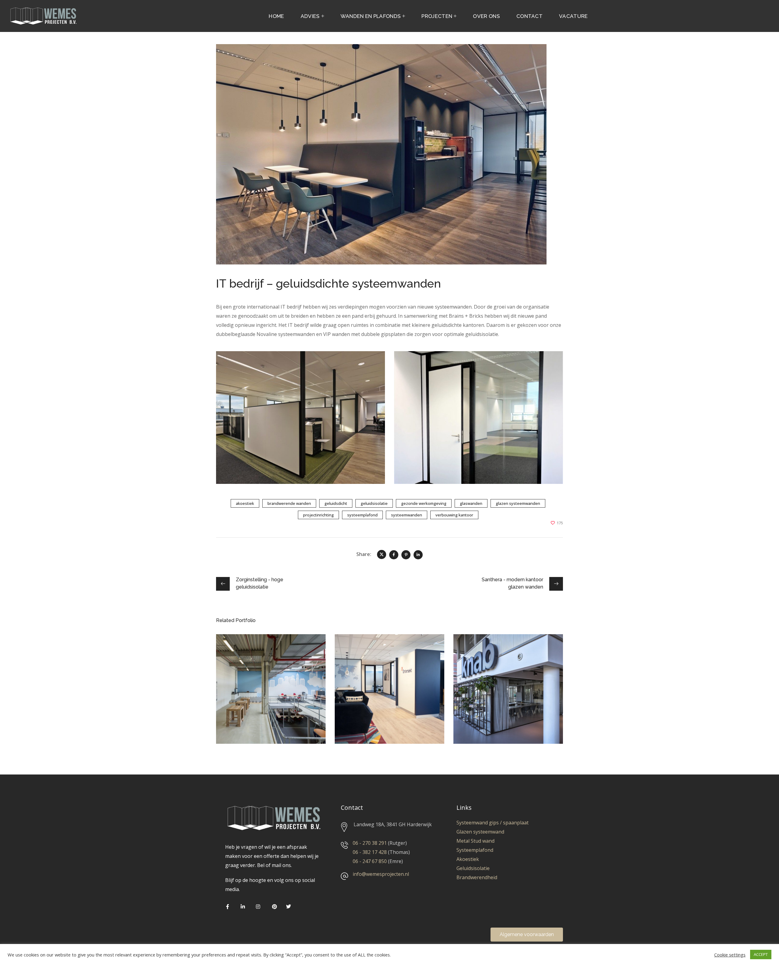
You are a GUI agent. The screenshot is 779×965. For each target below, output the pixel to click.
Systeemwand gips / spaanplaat (493, 822)
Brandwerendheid (476, 877)
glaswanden (471, 503)
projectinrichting (318, 515)
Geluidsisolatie (473, 868)
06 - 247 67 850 (370, 861)
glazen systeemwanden (518, 503)
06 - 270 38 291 (370, 843)
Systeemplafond (474, 850)
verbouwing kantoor (454, 515)
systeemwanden (406, 515)
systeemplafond (362, 515)
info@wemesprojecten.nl (381, 874)
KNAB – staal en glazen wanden (506, 654)
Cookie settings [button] (730, 954)
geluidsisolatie (374, 503)
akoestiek (245, 503)
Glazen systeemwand (480, 831)
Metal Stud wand (475, 840)
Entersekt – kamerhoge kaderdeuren (388, 654)
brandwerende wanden (289, 503)
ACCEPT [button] (761, 954)
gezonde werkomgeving (423, 503)
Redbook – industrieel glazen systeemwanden (269, 654)
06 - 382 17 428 (370, 852)
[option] (270, 693)
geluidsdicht (335, 503)
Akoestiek (467, 859)
